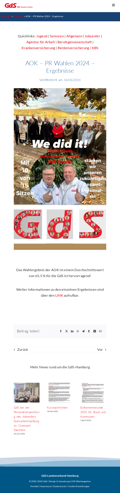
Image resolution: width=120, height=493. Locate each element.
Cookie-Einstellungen (79, 486)
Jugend (41, 36)
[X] (66, 331)
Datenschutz (59, 486)
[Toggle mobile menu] (113, 5)
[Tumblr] (89, 331)
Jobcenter (92, 36)
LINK (59, 295)
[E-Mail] (100, 331)
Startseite (6, 16)
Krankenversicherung (38, 48)
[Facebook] (61, 331)
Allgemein (18, 16)
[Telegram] (83, 331)
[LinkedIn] (72, 331)
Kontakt (34, 486)
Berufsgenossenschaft (75, 42)
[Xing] (95, 331)
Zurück (22, 349)
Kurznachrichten (57, 407)
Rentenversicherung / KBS (78, 48)
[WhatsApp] (77, 331)
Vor (100, 349)
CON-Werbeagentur (80, 481)
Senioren (57, 36)
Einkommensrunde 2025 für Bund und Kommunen (92, 412)
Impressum (46, 486)
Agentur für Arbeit (40, 42)
